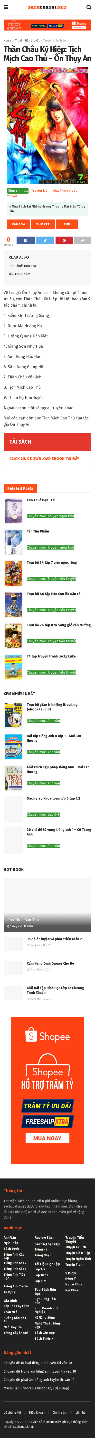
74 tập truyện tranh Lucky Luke (51, 656)
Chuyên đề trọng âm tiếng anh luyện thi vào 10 (40, 1371)
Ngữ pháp (11, 1243)
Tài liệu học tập (47, 1264)
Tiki (67, 224)
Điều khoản (37, 1412)
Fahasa (18, 224)
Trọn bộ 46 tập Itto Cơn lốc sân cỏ (53, 594)
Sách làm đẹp (45, 1332)
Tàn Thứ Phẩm (19, 274)
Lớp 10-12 (41, 1275)
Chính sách (60, 1412)
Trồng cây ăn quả (16, 1333)
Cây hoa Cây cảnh (16, 1306)
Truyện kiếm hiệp (54, 40)
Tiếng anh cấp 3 (15, 1269)
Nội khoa (72, 1290)
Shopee (43, 224)
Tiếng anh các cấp (14, 1256)
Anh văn (10, 1238)
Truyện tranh (75, 1264)
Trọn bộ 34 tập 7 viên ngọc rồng (52, 563)
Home (7, 40)
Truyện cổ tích (75, 1247)
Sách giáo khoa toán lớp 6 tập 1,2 (53, 798)
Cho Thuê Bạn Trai (23, 266)
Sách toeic (11, 1248)
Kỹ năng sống (45, 1317)
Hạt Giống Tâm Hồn (45, 1300)
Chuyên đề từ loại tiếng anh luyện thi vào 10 (38, 1363)
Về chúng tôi (12, 1412)
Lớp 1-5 (40, 1269)
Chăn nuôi (11, 1312)
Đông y (70, 1278)
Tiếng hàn (42, 1249)
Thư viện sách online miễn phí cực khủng (54, 1422)
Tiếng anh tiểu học (14, 1276)
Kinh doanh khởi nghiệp (47, 1310)
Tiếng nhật (43, 1255)
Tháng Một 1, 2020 (39, 999)
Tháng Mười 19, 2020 (21, 926)
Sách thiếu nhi (46, 1338)
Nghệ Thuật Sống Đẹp (47, 1325)
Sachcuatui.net (23, 1426)
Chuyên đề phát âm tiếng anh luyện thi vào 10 (39, 1380)
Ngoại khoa (74, 1284)
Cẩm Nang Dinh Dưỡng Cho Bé (50, 963)
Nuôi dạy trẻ (13, 1327)
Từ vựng (10, 1292)
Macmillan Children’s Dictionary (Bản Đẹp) (36, 1388)
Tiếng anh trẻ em (16, 1286)
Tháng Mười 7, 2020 (40, 969)
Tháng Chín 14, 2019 (40, 945)
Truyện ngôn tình (78, 1259)
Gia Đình (10, 1301)
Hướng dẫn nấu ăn (15, 1319)
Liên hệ (81, 1412)
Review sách (44, 1238)
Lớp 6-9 (40, 1281)
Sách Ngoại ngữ (47, 1244)
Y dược (70, 1273)
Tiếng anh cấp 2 (15, 1263)
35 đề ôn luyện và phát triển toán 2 (54, 939)
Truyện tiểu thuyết (27, 40)
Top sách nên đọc (45, 1292)
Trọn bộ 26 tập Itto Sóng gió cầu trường (59, 625)
